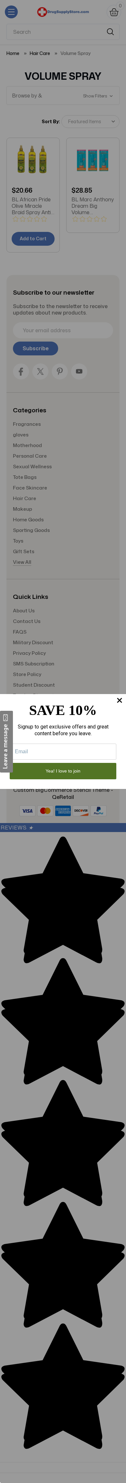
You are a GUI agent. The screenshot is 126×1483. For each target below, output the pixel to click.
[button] (6, 742)
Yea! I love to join (63, 771)
